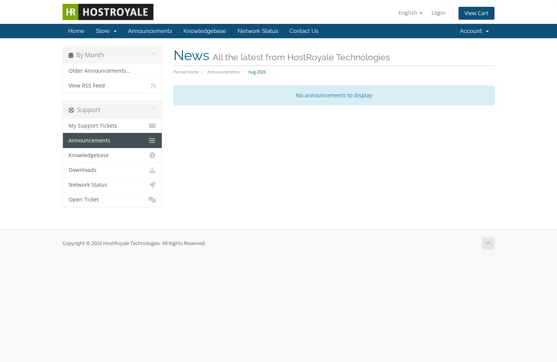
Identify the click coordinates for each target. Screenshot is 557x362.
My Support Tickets (93, 125)
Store (104, 31)
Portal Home (186, 72)
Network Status (258, 31)
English (409, 12)
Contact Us (303, 31)
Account (472, 31)
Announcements (150, 31)
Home (76, 31)
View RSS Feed (87, 85)
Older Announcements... (100, 70)
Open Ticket (84, 199)
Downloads (83, 170)
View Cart (476, 13)
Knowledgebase (204, 31)
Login (438, 12)
